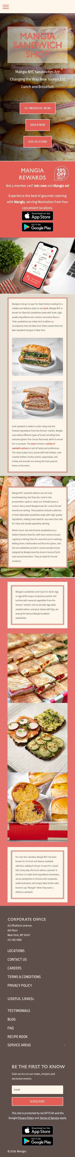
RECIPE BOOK (18, 1037)
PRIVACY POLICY (20, 986)
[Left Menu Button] (6, 7)
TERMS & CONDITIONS (24, 977)
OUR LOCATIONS (37, 141)
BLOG (12, 1019)
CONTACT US (17, 960)
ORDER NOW (37, 125)
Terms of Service (49, 1118)
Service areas (19, 1045)
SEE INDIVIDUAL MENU (37, 108)
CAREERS (14, 968)
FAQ (11, 1028)
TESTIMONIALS (19, 1011)
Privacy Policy (26, 1118)
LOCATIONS (16, 951)
